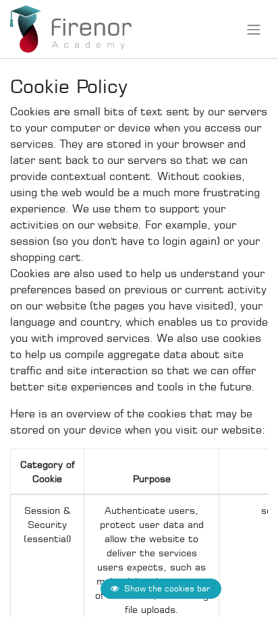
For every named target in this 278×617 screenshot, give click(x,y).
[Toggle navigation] (254, 29)
